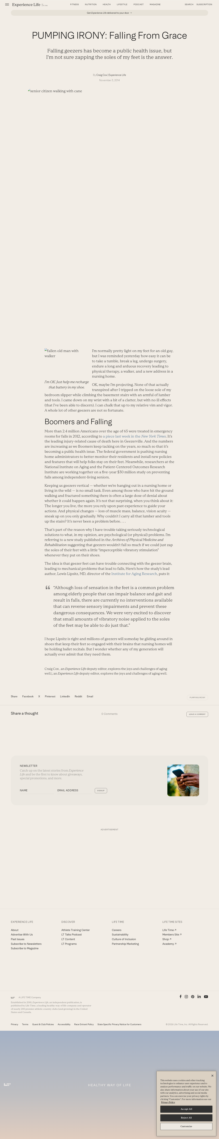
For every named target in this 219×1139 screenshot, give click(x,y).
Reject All (186, 1118)
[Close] (212, 1075)
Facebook (28, 696)
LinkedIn (65, 696)
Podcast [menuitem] (139, 4)
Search (189, 4)
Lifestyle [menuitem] (122, 4)
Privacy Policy (168, 1102)
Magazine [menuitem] (155, 4)
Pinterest (50, 696)
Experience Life (117, 74)
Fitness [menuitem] (74, 4)
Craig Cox (101, 74)
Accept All (186, 1109)
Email (90, 696)
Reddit (78, 696)
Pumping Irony (197, 697)
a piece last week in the (134, 436)
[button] (7, 4)
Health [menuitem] (107, 4)
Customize (186, 1126)
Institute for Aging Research (134, 574)
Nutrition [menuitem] (91, 4)
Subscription (204, 4)
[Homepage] (30, 5)
